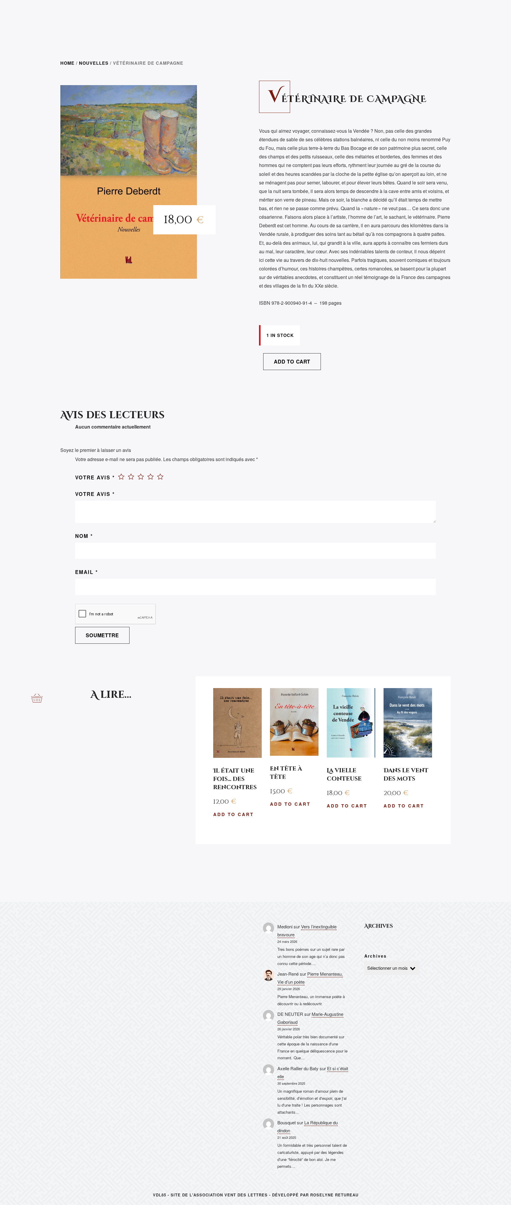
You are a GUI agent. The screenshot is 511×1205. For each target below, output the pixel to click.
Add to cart (292, 361)
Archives (375, 956)
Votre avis (95, 477)
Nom (84, 535)
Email (86, 571)
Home (67, 63)
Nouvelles (94, 63)
